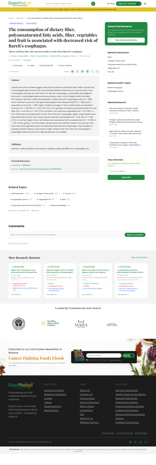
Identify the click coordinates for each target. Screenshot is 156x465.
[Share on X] (77, 71)
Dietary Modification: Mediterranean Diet (25, 289)
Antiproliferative (53, 291)
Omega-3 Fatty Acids (91, 284)
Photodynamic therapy (127, 291)
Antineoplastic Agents (56, 289)
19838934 (26, 165)
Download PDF (47, 65)
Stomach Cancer (19, 286)
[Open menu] (145, 3)
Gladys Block (23, 56)
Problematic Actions (126, 410)
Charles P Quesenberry (39, 56)
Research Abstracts (55, 394)
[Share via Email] (97, 71)
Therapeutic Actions (126, 402)
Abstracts (20, 18)
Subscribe (126, 177)
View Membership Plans (126, 40)
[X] (145, 442)
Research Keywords (126, 398)
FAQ (82, 414)
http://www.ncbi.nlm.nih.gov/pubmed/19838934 (40, 169)
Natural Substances (126, 390)
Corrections (86, 410)
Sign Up (127, 355)
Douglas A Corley (68, 56)
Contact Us (86, 394)
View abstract (16, 294)
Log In (120, 3)
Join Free (131, 3)
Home (11, 18)
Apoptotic (122, 289)
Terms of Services (89, 402)
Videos (48, 402)
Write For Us (86, 418)
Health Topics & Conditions (130, 394)
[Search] (93, 4)
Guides (48, 398)
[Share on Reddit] (87, 71)
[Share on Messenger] (82, 71)
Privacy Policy (87, 398)
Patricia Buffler (55, 56)
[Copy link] (92, 71)
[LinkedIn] (140, 442)
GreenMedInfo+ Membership (53, 408)
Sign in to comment (135, 235)
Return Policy (87, 406)
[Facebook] (135, 442)
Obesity (86, 286)
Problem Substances (127, 422)
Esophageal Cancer (20, 284)
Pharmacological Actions (129, 406)
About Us (85, 390)
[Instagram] (130, 442)
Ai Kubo (14, 56)
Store (112, 3)
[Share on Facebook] (72, 71)
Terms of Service (124, 433)
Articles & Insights (54, 390)
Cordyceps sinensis (126, 284)
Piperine (51, 284)
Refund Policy (141, 433)
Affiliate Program (89, 422)
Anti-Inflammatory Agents (93, 289)
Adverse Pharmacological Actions (130, 416)
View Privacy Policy (115, 360)
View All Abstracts (139, 257)
